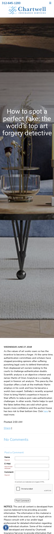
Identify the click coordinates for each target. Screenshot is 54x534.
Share (7, 428)
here (45, 411)
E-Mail (7, 463)
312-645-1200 (11, 3)
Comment (8, 472)
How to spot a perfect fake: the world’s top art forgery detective (27, 122)
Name (7, 457)
